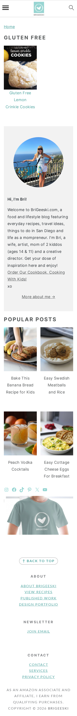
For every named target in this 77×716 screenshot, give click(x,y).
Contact (38, 664)
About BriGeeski (38, 586)
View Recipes (39, 592)
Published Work (39, 598)
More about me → (38, 296)
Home (9, 26)
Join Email (38, 631)
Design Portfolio (38, 604)
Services (38, 670)
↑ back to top (38, 561)
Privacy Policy (38, 677)
